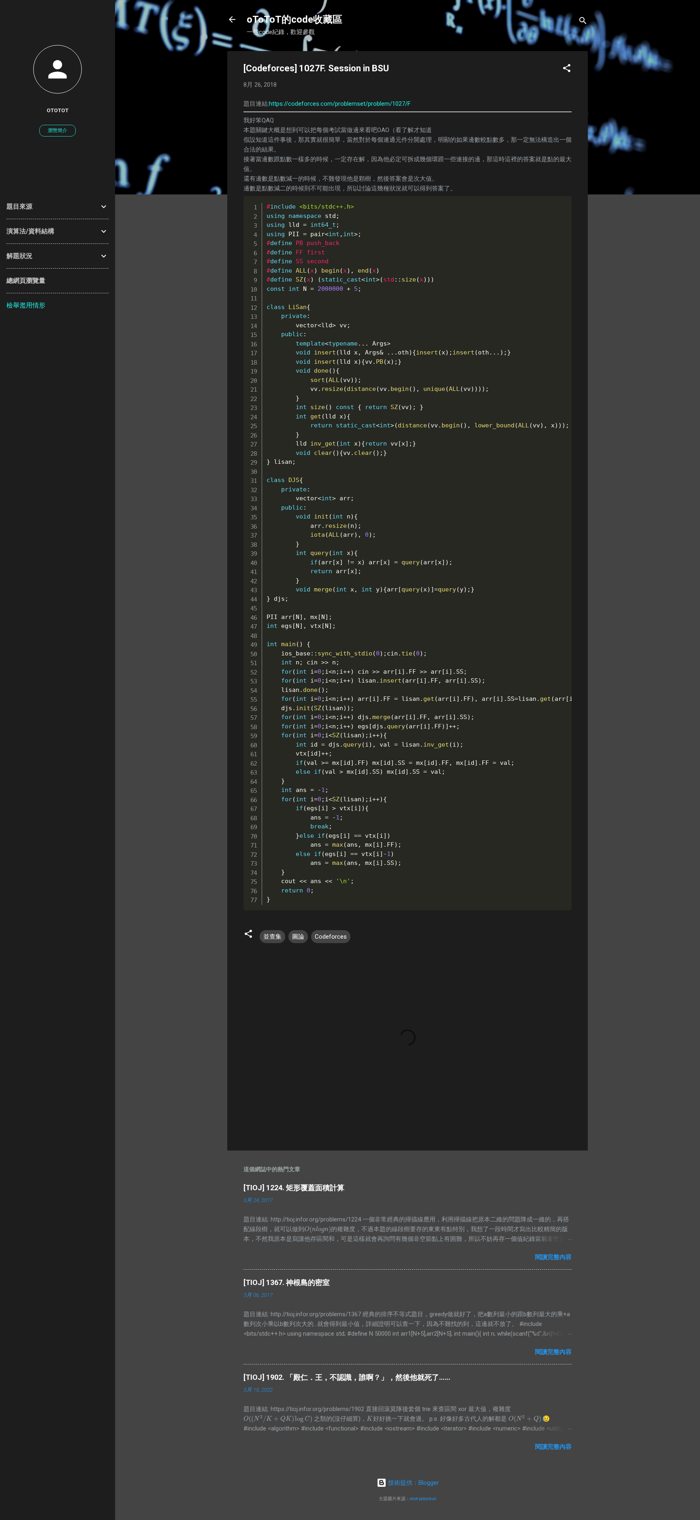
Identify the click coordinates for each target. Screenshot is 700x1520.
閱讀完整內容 (553, 1257)
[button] (567, 69)
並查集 (272, 936)
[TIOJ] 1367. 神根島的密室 (286, 1282)
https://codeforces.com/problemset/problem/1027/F (340, 103)
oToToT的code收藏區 (294, 19)
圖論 (298, 936)
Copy (548, 203)
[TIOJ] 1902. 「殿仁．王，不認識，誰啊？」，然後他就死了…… (346, 1377)
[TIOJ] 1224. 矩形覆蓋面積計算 (293, 1187)
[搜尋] (583, 22)
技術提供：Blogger (412, 1482)
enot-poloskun (423, 1498)
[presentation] (317, 1229)
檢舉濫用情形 (25, 305)
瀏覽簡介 (57, 130)
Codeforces (331, 936)
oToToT (57, 110)
